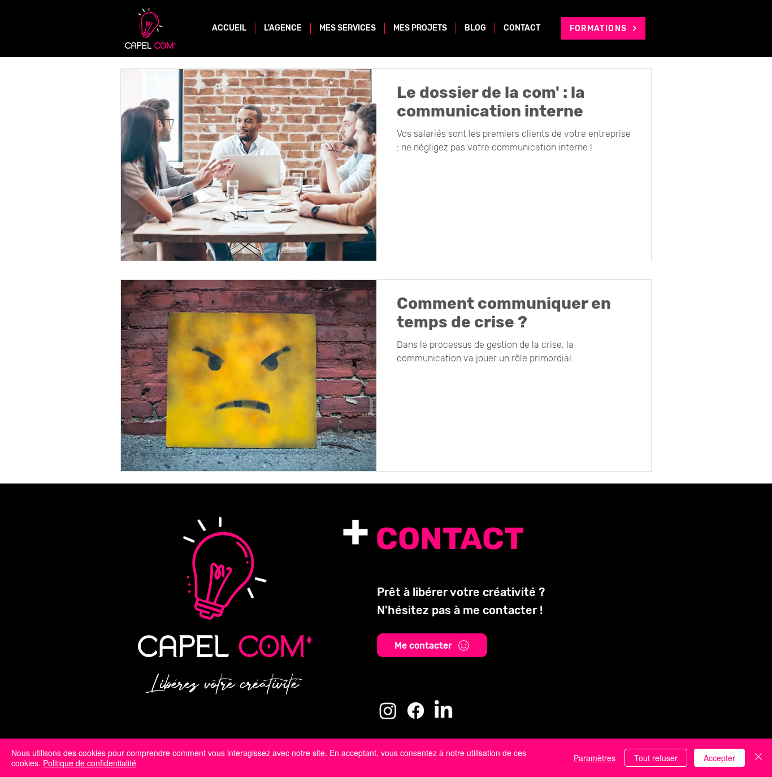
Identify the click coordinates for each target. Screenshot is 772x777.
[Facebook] (416, 711)
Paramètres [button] (594, 757)
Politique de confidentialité (89, 763)
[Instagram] (388, 711)
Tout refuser (656, 757)
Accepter (719, 757)
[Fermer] (758, 758)
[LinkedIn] (443, 711)
